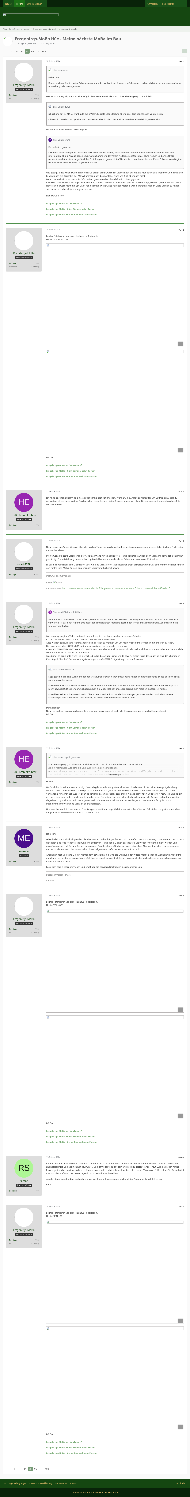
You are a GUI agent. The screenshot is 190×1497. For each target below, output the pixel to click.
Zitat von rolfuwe (61, 106)
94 (21, 51)
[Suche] (182, 3)
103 (44, 51)
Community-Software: (95, 1492)
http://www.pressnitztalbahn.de (117, 588)
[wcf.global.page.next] (50, 51)
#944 (181, 540)
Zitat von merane (61, 139)
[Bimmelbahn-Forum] (95, 17)
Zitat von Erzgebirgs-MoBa (66, 757)
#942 (181, 229)
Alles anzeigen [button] (115, 775)
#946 (181, 748)
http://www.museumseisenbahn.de (80, 588)
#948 (181, 895)
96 (32, 51)
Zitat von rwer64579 (63, 669)
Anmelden (152, 3)
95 (27, 51)
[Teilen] (184, 51)
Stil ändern (181, 1483)
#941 (181, 61)
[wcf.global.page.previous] (5, 51)
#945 (181, 603)
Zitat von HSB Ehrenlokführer (68, 612)
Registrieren (168, 3)
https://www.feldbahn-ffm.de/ (152, 588)
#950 (181, 1206)
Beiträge (12, 95)
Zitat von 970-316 (62, 70)
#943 (181, 491)
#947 (181, 827)
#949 (181, 1157)
